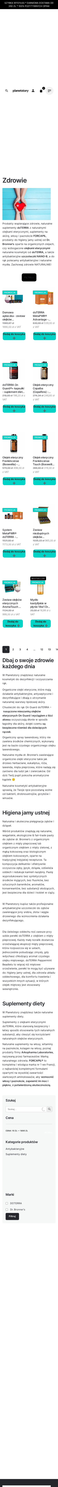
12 (41, 649)
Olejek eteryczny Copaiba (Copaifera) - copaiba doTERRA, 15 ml (43, 391)
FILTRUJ (29, 277)
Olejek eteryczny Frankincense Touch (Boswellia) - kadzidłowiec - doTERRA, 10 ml (44, 464)
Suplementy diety (16, 1154)
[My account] (33, 91)
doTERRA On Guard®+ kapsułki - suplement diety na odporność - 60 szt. (13, 391)
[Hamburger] (49, 91)
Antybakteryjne (15, 1148)
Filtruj (48, 1133)
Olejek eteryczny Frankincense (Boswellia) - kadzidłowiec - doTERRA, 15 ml (12, 464)
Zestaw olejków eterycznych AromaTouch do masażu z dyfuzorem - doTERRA (12, 608)
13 (49, 649)
